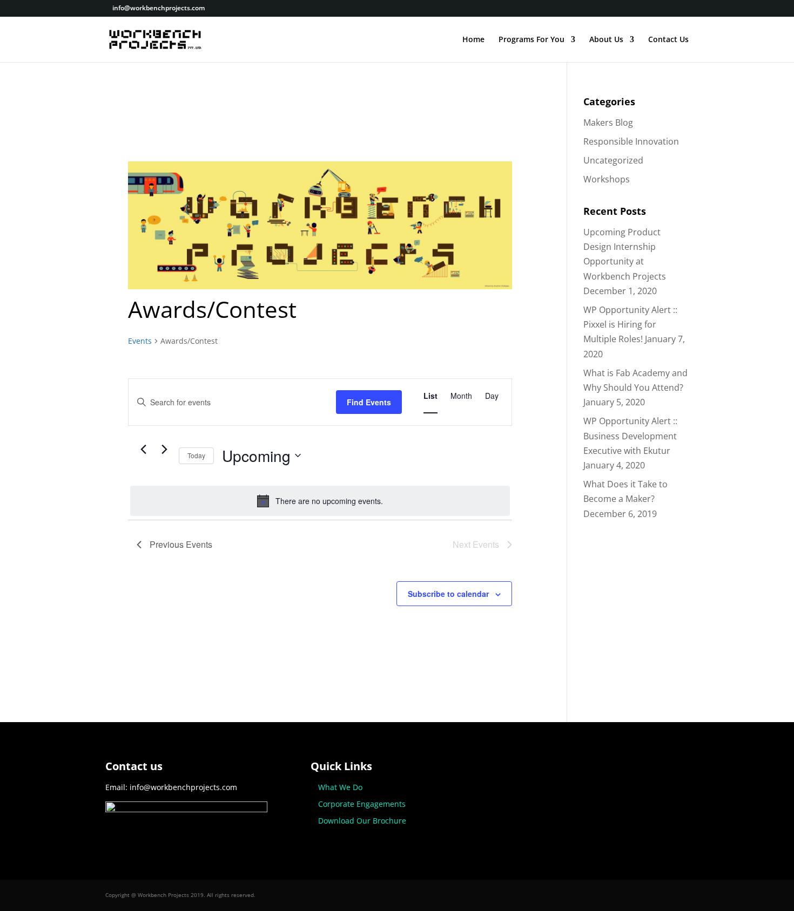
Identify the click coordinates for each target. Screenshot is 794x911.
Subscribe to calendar (448, 593)
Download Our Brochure (362, 820)
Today (196, 455)
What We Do (340, 787)
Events (140, 341)
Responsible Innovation (631, 141)
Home (473, 40)
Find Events (369, 402)
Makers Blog (608, 122)
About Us (606, 40)
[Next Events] (164, 449)
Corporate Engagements (362, 804)
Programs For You (531, 40)
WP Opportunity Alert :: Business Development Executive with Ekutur (630, 435)
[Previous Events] (143, 449)
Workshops (606, 179)
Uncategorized (613, 160)
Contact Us (668, 40)
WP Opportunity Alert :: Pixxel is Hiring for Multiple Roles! (630, 324)
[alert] (320, 501)
